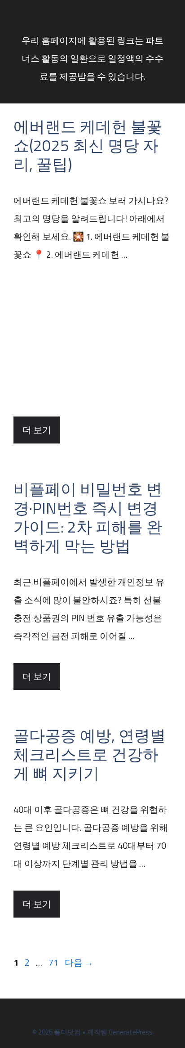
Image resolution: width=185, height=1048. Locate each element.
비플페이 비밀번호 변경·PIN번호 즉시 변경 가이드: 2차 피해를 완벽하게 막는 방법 (87, 517)
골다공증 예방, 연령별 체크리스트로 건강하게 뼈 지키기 (89, 754)
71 (53, 962)
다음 (79, 962)
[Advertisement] (92, 340)
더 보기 (36, 430)
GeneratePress (131, 1032)
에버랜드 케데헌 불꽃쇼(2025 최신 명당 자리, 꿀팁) (87, 145)
